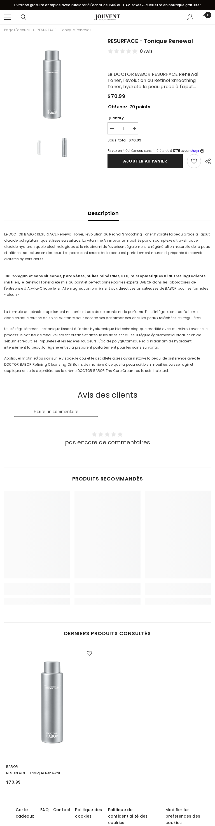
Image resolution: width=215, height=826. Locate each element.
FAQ (44, 810)
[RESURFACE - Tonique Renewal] (51, 702)
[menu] (7, 17)
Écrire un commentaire (56, 411)
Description (103, 213)
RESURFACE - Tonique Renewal (33, 773)
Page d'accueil (17, 30)
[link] (37, 592)
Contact (62, 810)
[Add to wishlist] (194, 161)
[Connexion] (190, 17)
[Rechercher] (23, 17)
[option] (51, 84)
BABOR (12, 766)
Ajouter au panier (145, 161)
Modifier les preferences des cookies (182, 816)
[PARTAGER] (206, 161)
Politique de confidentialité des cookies (128, 816)
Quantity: (116, 118)
